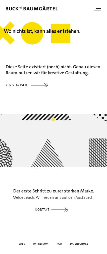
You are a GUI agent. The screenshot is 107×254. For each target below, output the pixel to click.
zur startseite (17, 85)
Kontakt (42, 210)
